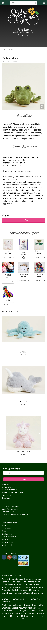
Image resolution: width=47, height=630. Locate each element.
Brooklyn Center (22, 587)
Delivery (5, 531)
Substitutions (7, 542)
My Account (7, 545)
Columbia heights (31, 590)
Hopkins (5, 616)
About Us (6, 525)
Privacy (5, 539)
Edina (4, 613)
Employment (7, 534)
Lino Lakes (15, 616)
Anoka (5, 587)
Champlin (6, 590)
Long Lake (39, 616)
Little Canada (27, 616)
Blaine (11, 587)
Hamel (42, 613)
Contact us (6, 528)
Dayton (27, 593)
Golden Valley (21, 613)
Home (3, 49)
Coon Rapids (7, 593)
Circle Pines (16, 590)
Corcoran (19, 593)
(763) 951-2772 (24, 35)
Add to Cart (24, 220)
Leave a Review (9, 537)
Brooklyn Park (37, 587)
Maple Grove (15, 582)
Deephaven (37, 593)
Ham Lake (33, 613)
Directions (6, 498)
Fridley (11, 613)
